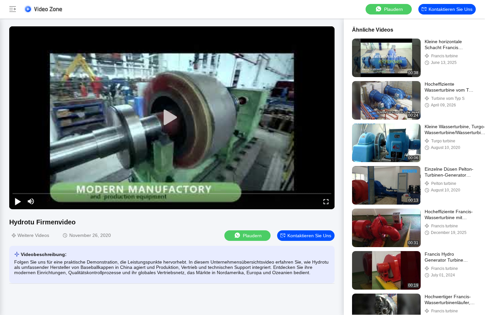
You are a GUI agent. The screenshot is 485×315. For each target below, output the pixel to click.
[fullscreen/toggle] (326, 201)
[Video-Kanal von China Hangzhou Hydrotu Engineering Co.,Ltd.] (43, 9)
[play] (172, 117)
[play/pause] (17, 201)
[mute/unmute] (31, 201)
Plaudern (393, 9)
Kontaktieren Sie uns (450, 9)
